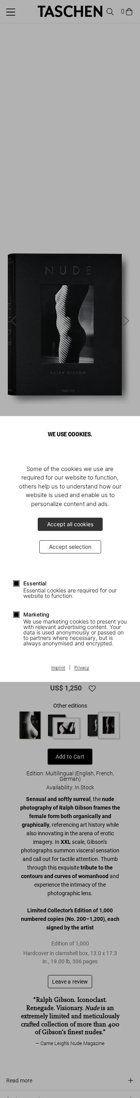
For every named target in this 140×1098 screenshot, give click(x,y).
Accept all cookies (70, 524)
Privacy (81, 668)
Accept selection (70, 546)
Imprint (58, 668)
